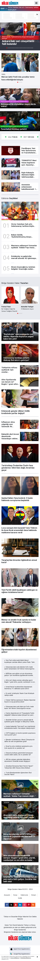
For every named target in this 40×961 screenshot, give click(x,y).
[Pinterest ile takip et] (29, 905)
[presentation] (2, 32)
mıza (18, 957)
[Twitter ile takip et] (11, 905)
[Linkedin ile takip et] (20, 905)
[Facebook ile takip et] (7, 905)
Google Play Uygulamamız (22, 954)
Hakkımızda (24, 895)
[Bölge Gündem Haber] (10, 3)
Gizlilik (20, 898)
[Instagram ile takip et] (24, 905)
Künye (15, 895)
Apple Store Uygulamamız (22, 949)
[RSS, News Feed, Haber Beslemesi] (33, 905)
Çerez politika (13, 957)
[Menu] (36, 3)
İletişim (33, 895)
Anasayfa (7, 895)
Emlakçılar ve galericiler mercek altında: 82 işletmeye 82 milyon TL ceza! (22, 8)
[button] (17, 82)
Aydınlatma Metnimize (25, 957)
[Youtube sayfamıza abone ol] (15, 905)
